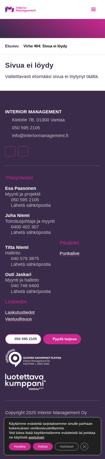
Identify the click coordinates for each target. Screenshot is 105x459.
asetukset (36, 437)
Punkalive (70, 253)
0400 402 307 (25, 226)
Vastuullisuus (18, 319)
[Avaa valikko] (93, 9)
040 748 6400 (25, 285)
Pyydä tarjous (65, 339)
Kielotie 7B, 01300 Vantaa (38, 119)
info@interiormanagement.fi (40, 135)
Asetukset (66, 446)
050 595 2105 (26, 127)
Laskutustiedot (20, 312)
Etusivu (12, 46)
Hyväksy (20, 446)
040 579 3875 (25, 258)
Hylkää (43, 446)
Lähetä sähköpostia (31, 205)
